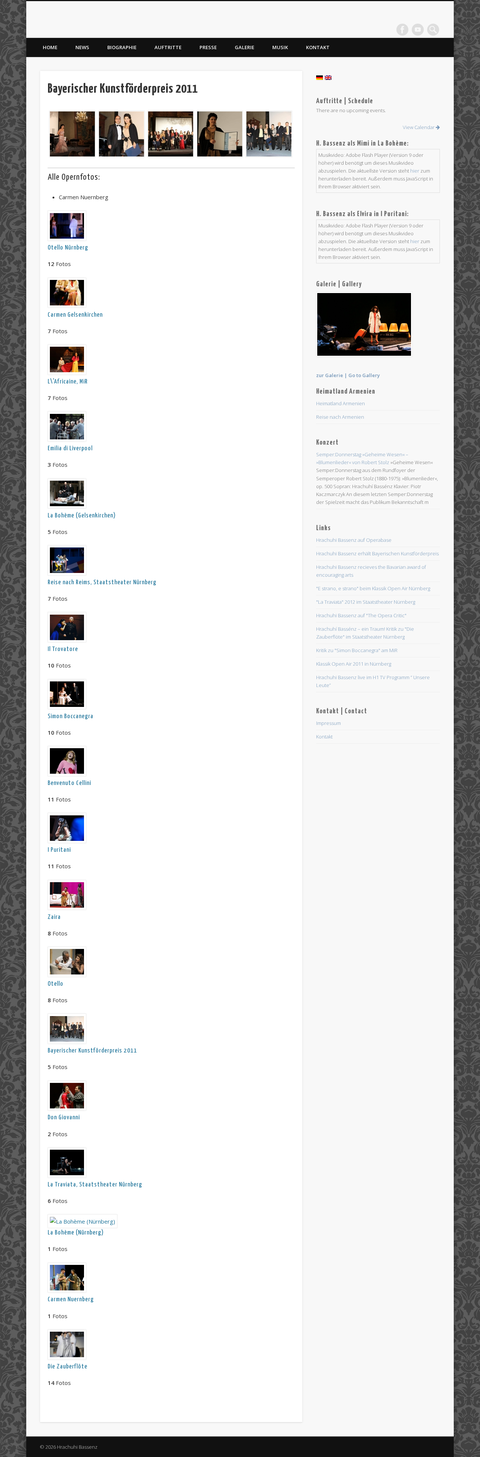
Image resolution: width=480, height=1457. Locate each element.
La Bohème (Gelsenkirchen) (82, 516)
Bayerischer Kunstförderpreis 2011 (92, 1051)
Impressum (328, 723)
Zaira (54, 917)
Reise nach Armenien (340, 416)
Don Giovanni (64, 1117)
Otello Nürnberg (68, 248)
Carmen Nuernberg (71, 1299)
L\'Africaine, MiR (68, 382)
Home (50, 47)
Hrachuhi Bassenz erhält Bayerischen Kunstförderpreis (377, 553)
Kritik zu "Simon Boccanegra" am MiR (357, 650)
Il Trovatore (63, 649)
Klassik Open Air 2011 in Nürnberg (353, 663)
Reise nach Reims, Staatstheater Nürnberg (102, 582)
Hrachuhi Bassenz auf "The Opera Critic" (361, 615)
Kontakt (318, 47)
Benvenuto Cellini (69, 783)
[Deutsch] (319, 77)
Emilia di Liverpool (70, 448)
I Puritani (59, 850)
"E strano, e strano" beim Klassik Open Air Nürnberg (373, 588)
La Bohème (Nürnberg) (76, 1233)
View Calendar (419, 127)
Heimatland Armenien (340, 403)
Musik (280, 47)
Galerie (244, 47)
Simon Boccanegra (70, 716)
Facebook (402, 30)
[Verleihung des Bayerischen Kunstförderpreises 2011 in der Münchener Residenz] (71, 134)
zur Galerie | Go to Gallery (348, 375)
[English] (328, 77)
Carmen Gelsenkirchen (75, 315)
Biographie (121, 47)
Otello (55, 984)
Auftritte (168, 47)
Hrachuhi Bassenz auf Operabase (354, 540)
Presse (208, 47)
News (82, 47)
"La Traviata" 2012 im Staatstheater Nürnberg (365, 601)
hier (414, 170)
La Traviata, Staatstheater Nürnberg (95, 1185)
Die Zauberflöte (67, 1367)
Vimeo (418, 30)
